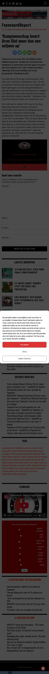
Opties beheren (24, 358)
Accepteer (24, 345)
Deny (24, 352)
